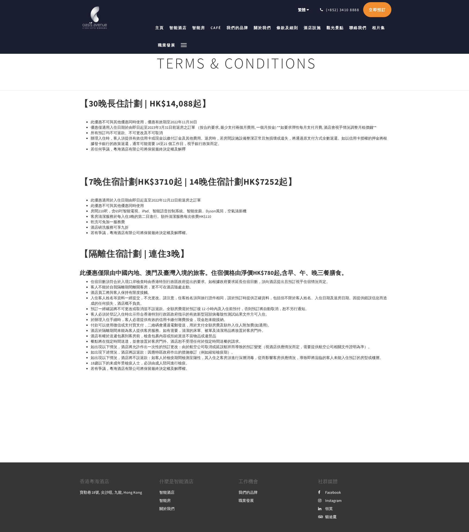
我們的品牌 (248, 492)
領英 (329, 508)
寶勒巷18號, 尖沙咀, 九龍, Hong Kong (111, 492)
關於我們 (167, 508)
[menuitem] (161, 27)
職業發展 (246, 500)
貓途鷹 (331, 516)
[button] (183, 44)
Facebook (333, 492)
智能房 (165, 500)
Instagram (333, 500)
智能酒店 (167, 492)
